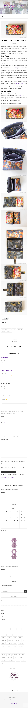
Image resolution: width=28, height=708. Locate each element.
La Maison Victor (11, 643)
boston (9, 631)
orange (14, 329)
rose (19, 651)
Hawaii (20, 637)
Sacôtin (23, 67)
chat (3, 634)
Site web (3, 429)
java (24, 640)
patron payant (6, 649)
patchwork (22, 646)
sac (9, 654)
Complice (17, 67)
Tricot (2, 616)
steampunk (9, 331)
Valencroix (4, 357)
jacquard (10, 640)
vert (18, 660)
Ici (20, 95)
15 (17, 520)
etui (21, 634)
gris (15, 637)
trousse (4, 660)
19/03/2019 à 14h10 (6, 395)
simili (3, 657)
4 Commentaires (23, 335)
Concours (3, 600)
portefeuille (20, 329)
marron (21, 643)
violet (23, 660)
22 (17, 524)
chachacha (21, 631)
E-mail (3, 422)
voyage (4, 663)
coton (9, 634)
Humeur (3, 613)
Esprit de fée (15, 62)
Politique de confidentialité (18, 699)
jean (3, 643)
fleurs (9, 637)
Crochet (3, 607)
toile (15, 657)
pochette (22, 649)
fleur (3, 637)
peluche (15, 649)
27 (10, 527)
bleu (3, 631)
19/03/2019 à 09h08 (5, 359)
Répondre (3, 360)
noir (10, 329)
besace (13, 629)
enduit (15, 634)
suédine (10, 657)
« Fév (2, 530)
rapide (13, 651)
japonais (18, 640)
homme (4, 640)
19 (6, 524)
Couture (3, 604)
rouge (4, 654)
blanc (19, 629)
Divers (2, 610)
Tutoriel (3, 619)
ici (22, 95)
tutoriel (11, 660)
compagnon (4, 329)
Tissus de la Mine (20, 83)
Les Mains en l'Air (7, 370)
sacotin (3, 331)
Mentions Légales (8, 699)
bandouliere (5, 629)
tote (21, 657)
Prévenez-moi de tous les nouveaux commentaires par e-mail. (13, 462)
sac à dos (21, 654)
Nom (2, 416)
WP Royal (17, 697)
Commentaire (4, 439)
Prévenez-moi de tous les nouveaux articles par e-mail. (13, 468)
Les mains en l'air (14, 4)
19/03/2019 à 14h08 (5, 385)
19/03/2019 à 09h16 (6, 372)
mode (3, 646)
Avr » (6, 530)
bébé (15, 631)
